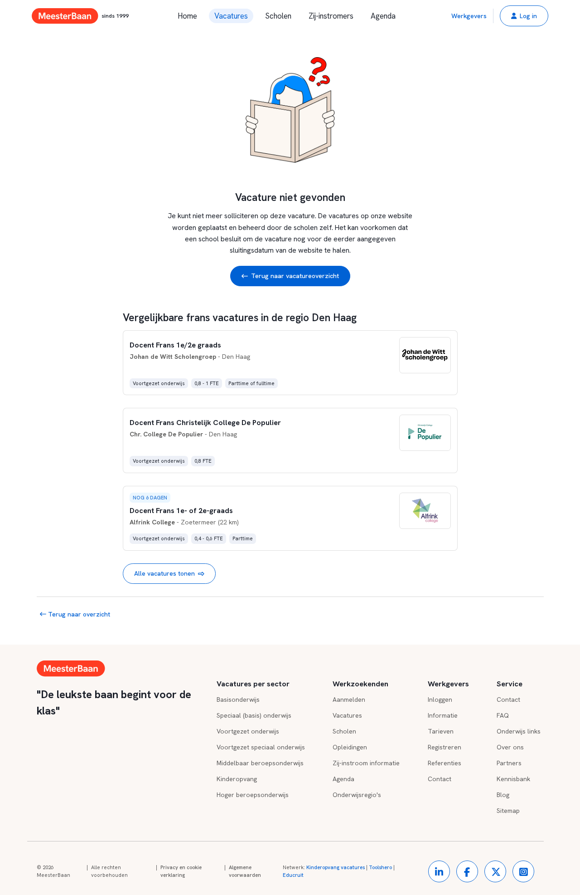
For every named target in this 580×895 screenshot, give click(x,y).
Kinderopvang (237, 779)
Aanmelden (349, 699)
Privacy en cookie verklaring (181, 871)
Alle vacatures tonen (164, 573)
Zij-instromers (331, 16)
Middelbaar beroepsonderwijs (260, 763)
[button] (524, 15)
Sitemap (508, 811)
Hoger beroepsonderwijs (253, 795)
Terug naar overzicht (78, 614)
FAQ (503, 715)
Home (187, 16)
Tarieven (441, 731)
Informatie (443, 715)
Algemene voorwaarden (245, 871)
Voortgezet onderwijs (248, 731)
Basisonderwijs (238, 699)
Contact (439, 779)
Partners (509, 763)
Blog (503, 795)
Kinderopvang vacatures (335, 867)
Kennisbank (513, 779)
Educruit (293, 875)
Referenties (444, 763)
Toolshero (380, 867)
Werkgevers (469, 16)
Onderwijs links (519, 731)
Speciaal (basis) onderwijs (254, 715)
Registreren (444, 747)
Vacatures (231, 16)
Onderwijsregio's (357, 795)
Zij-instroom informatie (366, 763)
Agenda (383, 16)
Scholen (278, 16)
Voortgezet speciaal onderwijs (261, 747)
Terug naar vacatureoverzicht (295, 276)
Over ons (510, 747)
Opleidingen (350, 747)
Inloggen (440, 699)
